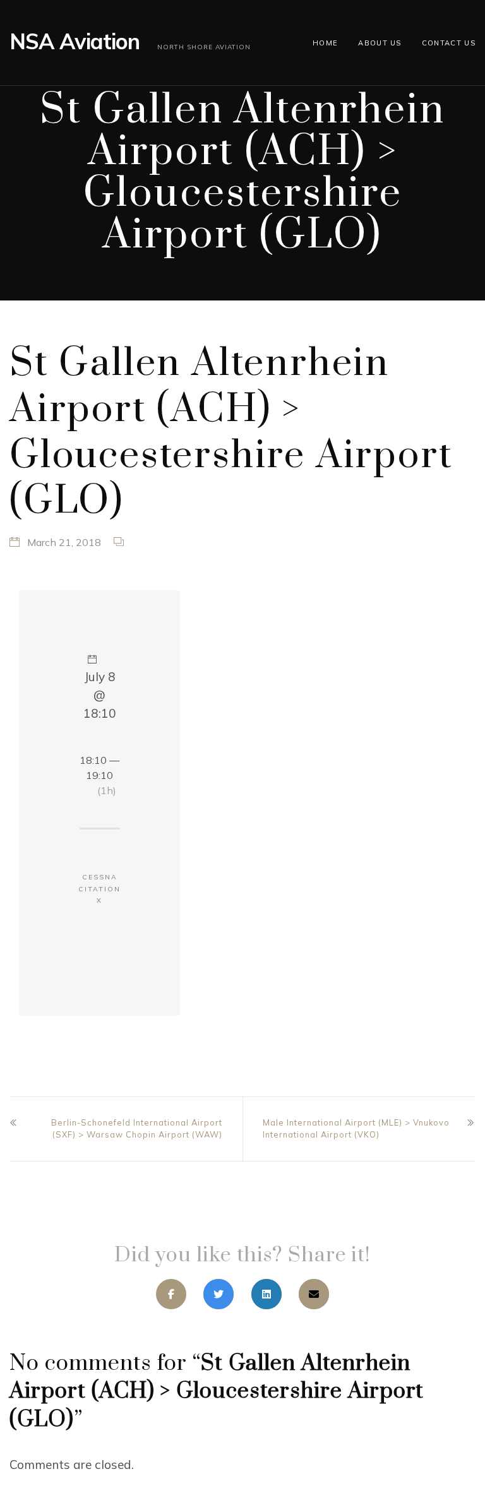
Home (325, 43)
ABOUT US (380, 43)
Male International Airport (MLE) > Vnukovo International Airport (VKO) (356, 1128)
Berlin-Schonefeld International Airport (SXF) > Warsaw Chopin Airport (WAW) (136, 1128)
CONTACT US (449, 43)
